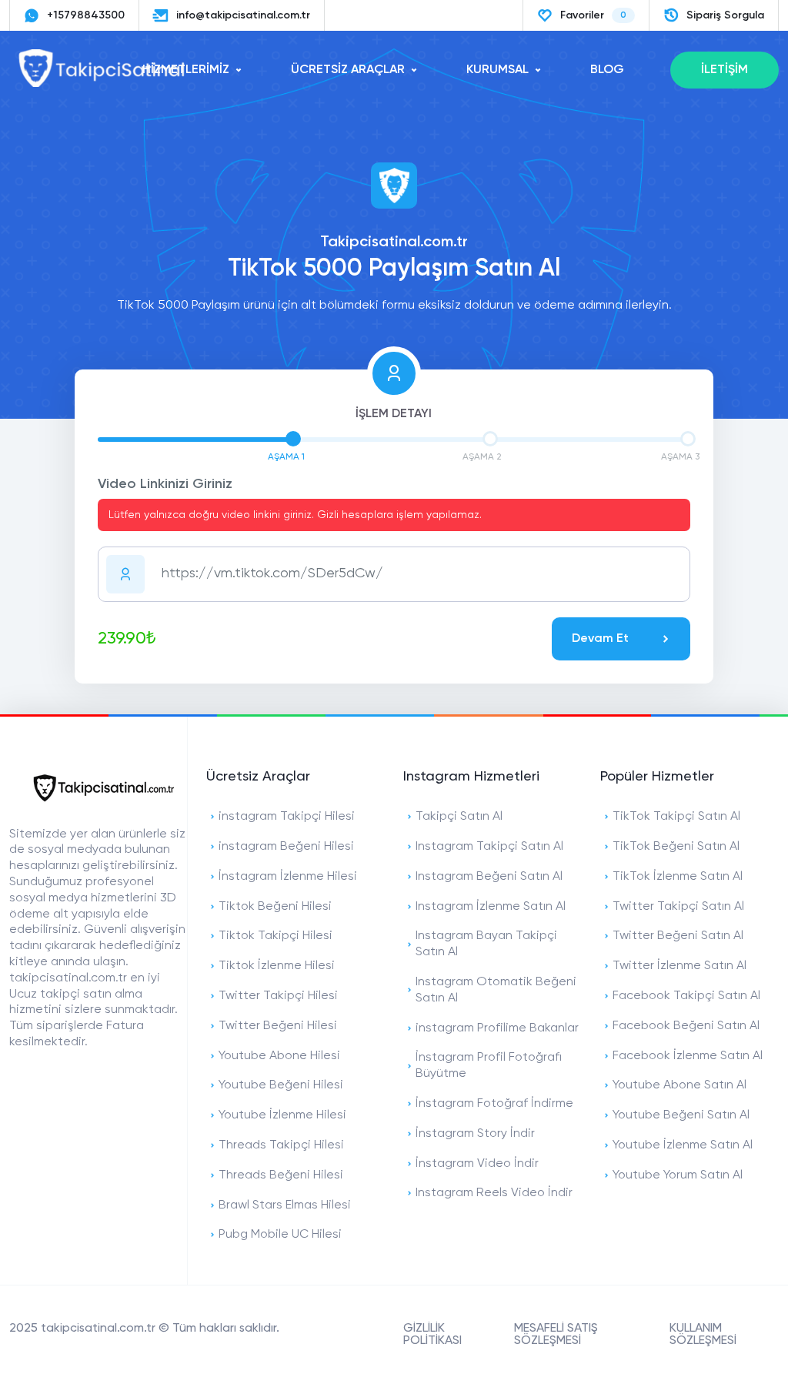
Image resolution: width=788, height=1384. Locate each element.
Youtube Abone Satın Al (679, 1085)
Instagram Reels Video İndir (494, 1193)
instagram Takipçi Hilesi (287, 817)
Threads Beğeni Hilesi (281, 1175)
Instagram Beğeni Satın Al (489, 877)
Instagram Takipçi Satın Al (489, 847)
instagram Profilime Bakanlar (497, 1028)
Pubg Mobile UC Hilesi (280, 1235)
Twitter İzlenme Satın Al (679, 966)
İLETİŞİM (724, 70)
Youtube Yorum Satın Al (678, 1175)
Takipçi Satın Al (459, 817)
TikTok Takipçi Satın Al (676, 817)
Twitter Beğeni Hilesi (278, 1026)
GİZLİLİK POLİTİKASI (432, 1334)
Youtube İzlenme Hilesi (282, 1115)
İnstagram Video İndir (477, 1164)
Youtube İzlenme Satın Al (683, 1145)
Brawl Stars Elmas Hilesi (285, 1205)
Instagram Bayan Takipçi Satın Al (486, 944)
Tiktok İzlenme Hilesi (277, 966)
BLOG (607, 70)
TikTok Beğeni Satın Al (676, 847)
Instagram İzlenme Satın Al (491, 907)
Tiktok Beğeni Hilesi (275, 907)
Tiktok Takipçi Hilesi (275, 936)
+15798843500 (86, 15)
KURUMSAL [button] (497, 70)
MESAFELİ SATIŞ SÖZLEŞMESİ (556, 1334)
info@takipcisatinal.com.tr (243, 15)
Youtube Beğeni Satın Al (681, 1115)
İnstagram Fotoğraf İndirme (494, 1104)
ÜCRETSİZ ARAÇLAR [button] (348, 70)
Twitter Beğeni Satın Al (678, 936)
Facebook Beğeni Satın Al (686, 1026)
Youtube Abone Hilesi (279, 1056)
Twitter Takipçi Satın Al (678, 907)
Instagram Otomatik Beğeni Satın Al (496, 990)
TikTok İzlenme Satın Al (678, 877)
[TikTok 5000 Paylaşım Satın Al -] (101, 84)
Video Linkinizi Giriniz (165, 484)
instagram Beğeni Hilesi (286, 847)
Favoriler (593, 15)
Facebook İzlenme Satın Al (688, 1056)
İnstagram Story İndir (475, 1134)
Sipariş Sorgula (725, 15)
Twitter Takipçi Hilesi (278, 996)
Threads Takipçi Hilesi (281, 1145)
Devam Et (600, 639)
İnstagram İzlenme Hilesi (288, 877)
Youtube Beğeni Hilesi (281, 1085)
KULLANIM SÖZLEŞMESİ (702, 1334)
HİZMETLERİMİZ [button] (185, 70)
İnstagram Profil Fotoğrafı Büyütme (489, 1065)
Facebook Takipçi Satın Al (686, 996)
